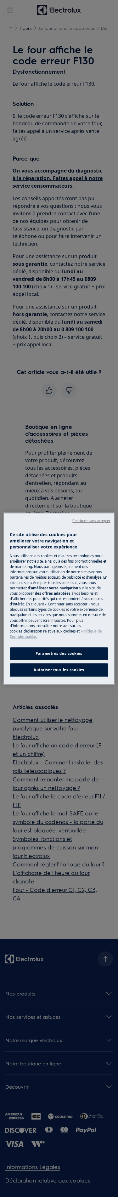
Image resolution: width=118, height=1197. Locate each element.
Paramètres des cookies (59, 653)
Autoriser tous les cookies (59, 669)
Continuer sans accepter (91, 521)
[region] (59, 598)
